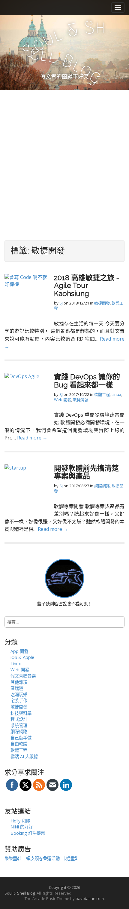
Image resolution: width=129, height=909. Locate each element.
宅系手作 (18, 700)
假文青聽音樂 (23, 676)
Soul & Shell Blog (19, 893)
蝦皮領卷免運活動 (43, 858)
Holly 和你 (20, 821)
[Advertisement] (64, 157)
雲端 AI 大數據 (24, 756)
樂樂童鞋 (12, 858)
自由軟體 (18, 744)
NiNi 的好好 (21, 827)
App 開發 (19, 651)
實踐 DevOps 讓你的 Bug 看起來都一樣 (87, 380)
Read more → (32, 437)
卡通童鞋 (70, 858)
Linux (116, 394)
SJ (61, 303)
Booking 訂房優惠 (27, 833)
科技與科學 (21, 713)
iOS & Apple (22, 657)
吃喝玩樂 (18, 694)
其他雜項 (18, 682)
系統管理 (18, 725)
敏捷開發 (102, 303)
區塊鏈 (16, 688)
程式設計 (18, 719)
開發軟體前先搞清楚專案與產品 (86, 472)
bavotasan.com (90, 898)
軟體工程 (102, 394)
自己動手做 (21, 738)
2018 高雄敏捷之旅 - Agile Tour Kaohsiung (86, 285)
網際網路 (102, 485)
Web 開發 (62, 399)
